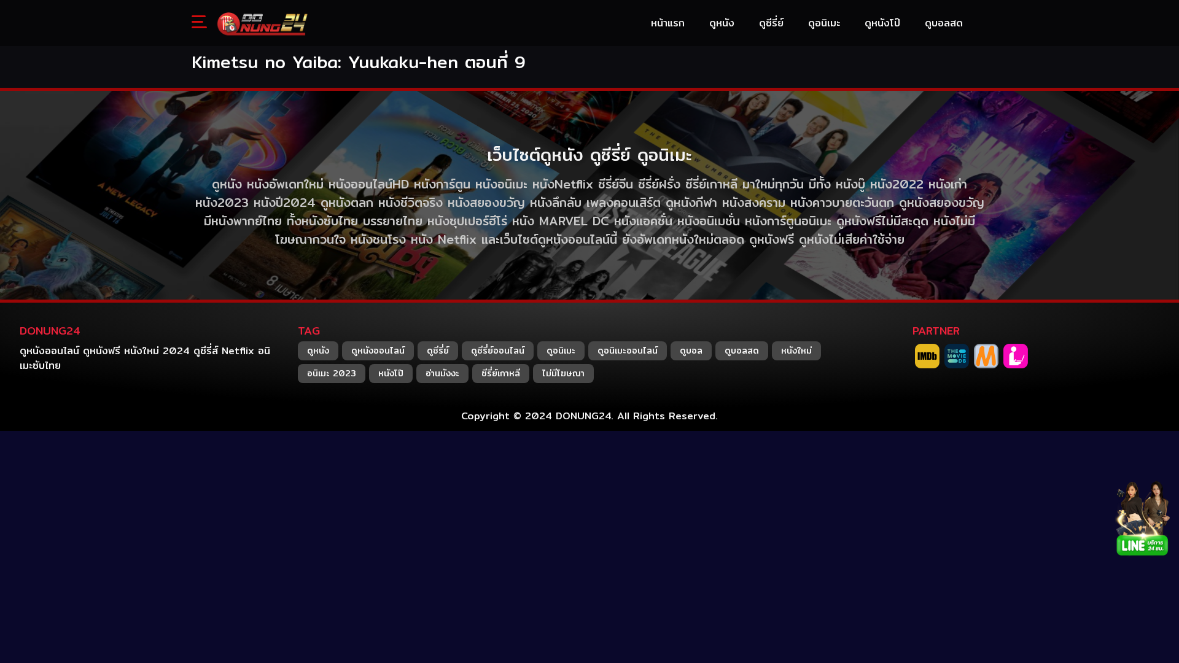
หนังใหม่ (796, 350)
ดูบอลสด (742, 350)
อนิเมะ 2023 (331, 373)
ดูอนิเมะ (561, 350)
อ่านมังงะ (442, 373)
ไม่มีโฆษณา (563, 373)
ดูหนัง (318, 350)
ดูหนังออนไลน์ (378, 350)
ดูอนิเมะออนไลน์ (627, 350)
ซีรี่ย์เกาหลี (500, 373)
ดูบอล (691, 350)
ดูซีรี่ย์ (438, 350)
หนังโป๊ (390, 373)
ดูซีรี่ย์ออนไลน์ (497, 350)
